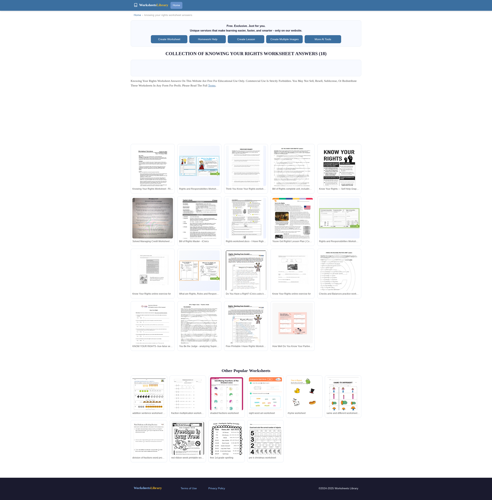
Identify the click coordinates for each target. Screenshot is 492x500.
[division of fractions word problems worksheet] (148, 445)
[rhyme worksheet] (304, 400)
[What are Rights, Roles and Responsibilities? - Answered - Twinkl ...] (199, 271)
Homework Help (207, 39)
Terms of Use (189, 488)
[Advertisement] (246, 117)
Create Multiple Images (284, 39)
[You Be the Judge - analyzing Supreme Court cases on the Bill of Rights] (199, 329)
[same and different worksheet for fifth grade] (343, 398)
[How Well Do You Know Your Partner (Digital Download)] (292, 323)
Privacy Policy (216, 488)
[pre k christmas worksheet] (265, 443)
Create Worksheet (169, 39)
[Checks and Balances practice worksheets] (339, 277)
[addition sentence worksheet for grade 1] (148, 398)
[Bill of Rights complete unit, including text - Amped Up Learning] (292, 172)
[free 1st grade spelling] (226, 445)
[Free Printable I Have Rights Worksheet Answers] (246, 329)
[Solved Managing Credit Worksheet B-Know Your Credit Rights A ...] (152, 221)
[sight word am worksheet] (265, 400)
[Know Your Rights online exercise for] (152, 276)
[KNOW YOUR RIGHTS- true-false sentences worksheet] (152, 329)
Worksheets (148, 488)
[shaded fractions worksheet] (226, 400)
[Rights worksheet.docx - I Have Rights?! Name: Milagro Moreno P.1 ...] (246, 220)
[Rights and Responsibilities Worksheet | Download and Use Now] (199, 166)
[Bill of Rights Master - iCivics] (199, 224)
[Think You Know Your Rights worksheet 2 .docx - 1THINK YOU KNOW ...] (246, 168)
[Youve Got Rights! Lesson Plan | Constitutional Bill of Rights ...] (292, 224)
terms (211, 85)
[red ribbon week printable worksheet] (187, 443)
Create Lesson (246, 39)
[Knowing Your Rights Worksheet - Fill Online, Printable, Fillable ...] (152, 172)
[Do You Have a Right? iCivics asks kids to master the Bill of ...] (246, 276)
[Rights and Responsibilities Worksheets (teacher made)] (339, 218)
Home (176, 5)
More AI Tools (323, 39)
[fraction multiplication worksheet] (187, 398)
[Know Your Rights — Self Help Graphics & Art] (339, 173)
